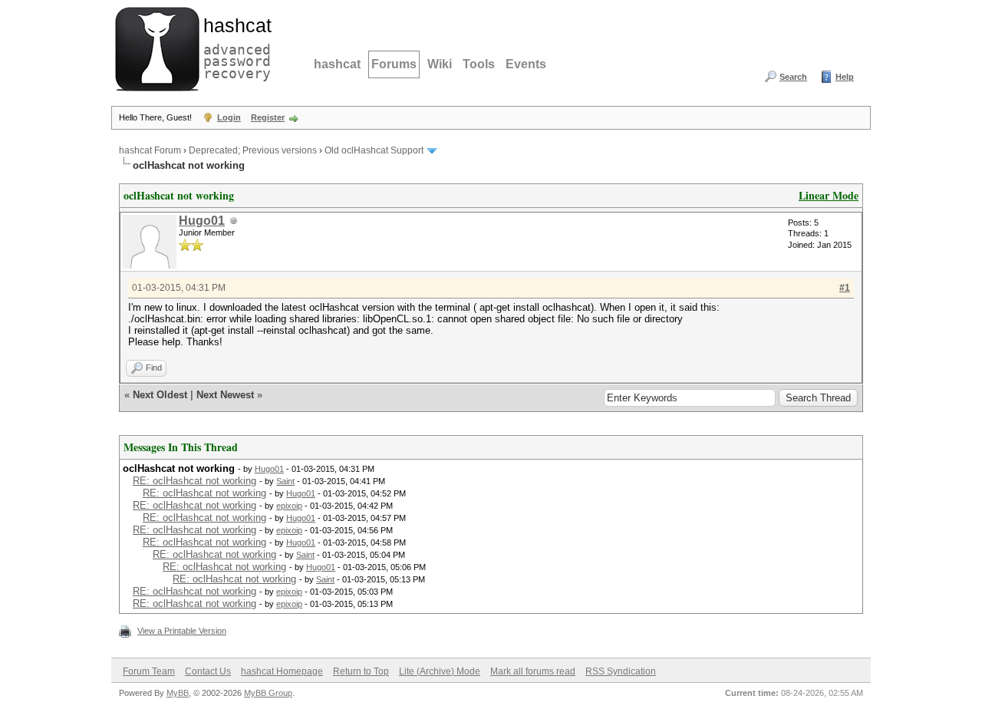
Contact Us (208, 671)
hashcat (337, 64)
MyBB (177, 692)
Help (844, 76)
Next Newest (225, 395)
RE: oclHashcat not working (194, 480)
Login (229, 117)
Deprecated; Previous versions (253, 150)
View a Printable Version (181, 630)
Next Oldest (160, 395)
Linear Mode (828, 195)
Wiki (439, 64)
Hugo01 (202, 220)
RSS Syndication (620, 671)
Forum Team (149, 671)
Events (526, 64)
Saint (285, 481)
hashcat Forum (150, 150)
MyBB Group (268, 692)
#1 (844, 287)
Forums (394, 64)
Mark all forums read (532, 671)
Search (793, 76)
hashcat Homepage (282, 671)
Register (268, 117)
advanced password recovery (234, 47)
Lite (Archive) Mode (439, 671)
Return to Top (361, 671)
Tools (479, 64)
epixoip (289, 505)
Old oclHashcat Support (374, 150)
